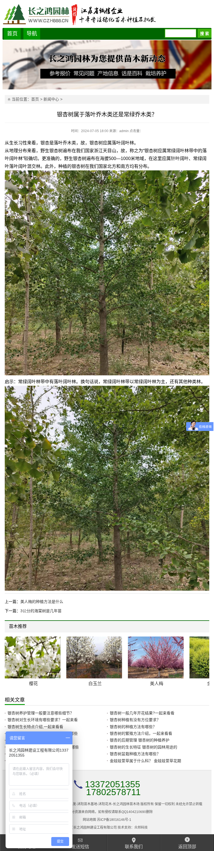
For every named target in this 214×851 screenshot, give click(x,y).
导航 (31, 34)
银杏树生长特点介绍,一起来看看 (35, 726)
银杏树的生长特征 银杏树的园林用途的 (143, 747)
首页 (12, 34)
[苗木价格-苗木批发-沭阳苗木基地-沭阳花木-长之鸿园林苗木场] (107, 14)
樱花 (33, 683)
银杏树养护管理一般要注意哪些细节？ (41, 713)
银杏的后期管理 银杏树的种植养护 (139, 740)
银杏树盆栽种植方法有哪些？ (135, 754)
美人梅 (156, 683)
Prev (197, 627)
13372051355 (112, 784)
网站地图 (89, 820)
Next (202, 627)
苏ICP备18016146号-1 (114, 820)
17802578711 (113, 792)
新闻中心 (51, 99)
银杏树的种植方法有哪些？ (133, 726)
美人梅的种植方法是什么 (41, 601)
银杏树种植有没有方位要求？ (135, 719)
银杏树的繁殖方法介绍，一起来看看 (141, 733)
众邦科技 (141, 827)
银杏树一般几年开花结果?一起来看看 (142, 713)
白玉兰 (95, 683)
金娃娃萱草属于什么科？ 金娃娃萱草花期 (145, 761)
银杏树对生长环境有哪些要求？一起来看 (43, 719)
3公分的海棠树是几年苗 (41, 611)
